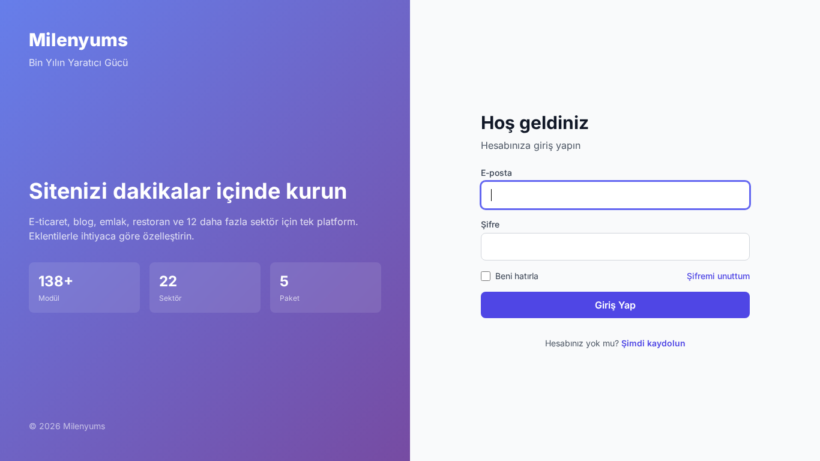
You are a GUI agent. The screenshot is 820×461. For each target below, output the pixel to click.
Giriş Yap (615, 305)
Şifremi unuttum (718, 276)
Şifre (490, 224)
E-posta (496, 172)
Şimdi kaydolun (653, 343)
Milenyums (78, 39)
